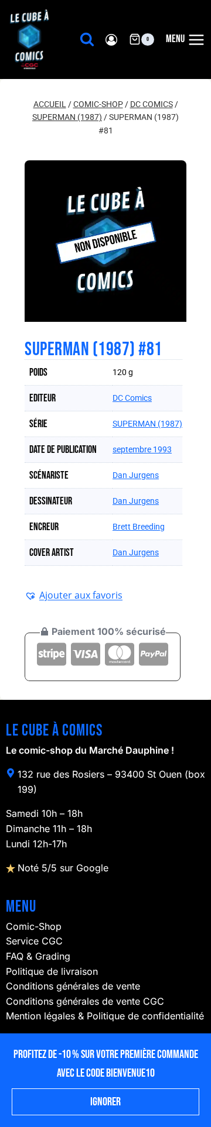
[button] (73, 595)
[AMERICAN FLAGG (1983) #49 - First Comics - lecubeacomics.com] (105, 241)
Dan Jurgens (136, 475)
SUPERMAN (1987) (147, 423)
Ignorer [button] (105, 1102)
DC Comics (132, 398)
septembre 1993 (142, 449)
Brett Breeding (139, 526)
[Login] (111, 39)
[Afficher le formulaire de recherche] (87, 39)
